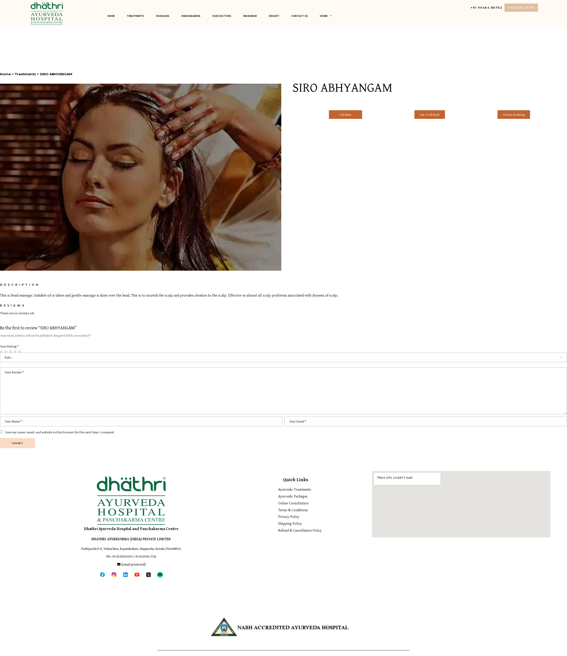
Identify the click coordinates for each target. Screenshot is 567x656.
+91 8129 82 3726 (145, 556)
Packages (162, 15)
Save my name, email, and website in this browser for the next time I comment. (60, 432)
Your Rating (9, 346)
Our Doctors (221, 15)
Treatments (135, 15)
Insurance (250, 15)
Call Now (345, 114)
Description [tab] (20, 284)
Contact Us (299, 15)
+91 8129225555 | (122, 556)
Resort (274, 15)
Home (111, 15)
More (323, 15)
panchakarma (190, 15)
